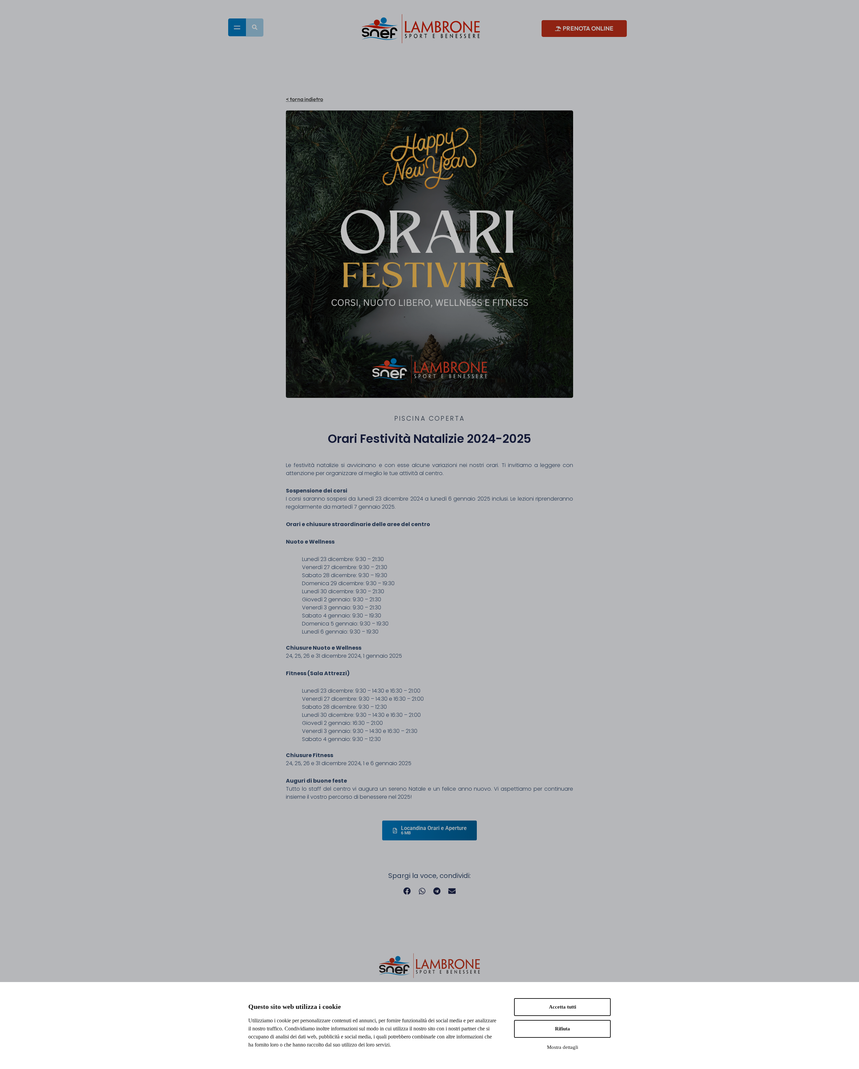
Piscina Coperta (429, 418)
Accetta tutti (562, 1007)
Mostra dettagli (562, 1047)
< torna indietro (304, 99)
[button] (407, 891)
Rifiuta (562, 1028)
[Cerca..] (254, 27)
